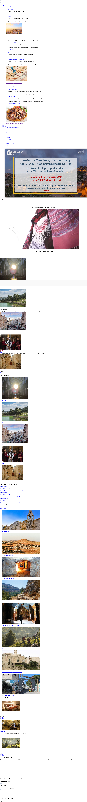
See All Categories (3, 508)
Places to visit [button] (4, 38)
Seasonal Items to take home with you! (14, 103)
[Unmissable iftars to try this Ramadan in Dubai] (43, 269)
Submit (12, 788)
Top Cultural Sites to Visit (12, 42)
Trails (9, 52)
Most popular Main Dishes (12, 89)
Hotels (1, 712)
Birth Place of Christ (5, 283)
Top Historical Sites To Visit (12, 45)
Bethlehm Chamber (9, 141)
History (1, 372)
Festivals (3, 125)
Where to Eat (8, 135)
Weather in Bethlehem (3, 310)
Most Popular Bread (11, 99)
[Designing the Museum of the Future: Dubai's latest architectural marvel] (43, 298)
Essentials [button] (4, 126)
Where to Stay (8, 134)
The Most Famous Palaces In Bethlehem (14, 56)
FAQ (7, 132)
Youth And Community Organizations (12, 127)
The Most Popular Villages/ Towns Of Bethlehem (16, 59)
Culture (9, 16)
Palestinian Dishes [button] (5, 85)
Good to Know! (9, 139)
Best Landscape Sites (11, 49)
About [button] (3, 5)
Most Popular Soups (11, 96)
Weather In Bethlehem (12, 9)
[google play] (0, 783)
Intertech (24, 801)
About (3, 795)
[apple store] (1, 783)
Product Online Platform (10, 143)
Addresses (8, 137)
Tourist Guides (8, 145)
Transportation (8, 130)
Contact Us (4, 796)
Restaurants (2, 731)
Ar (2, 200)
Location (9, 13)
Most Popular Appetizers (12, 86)
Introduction (10, 6)
